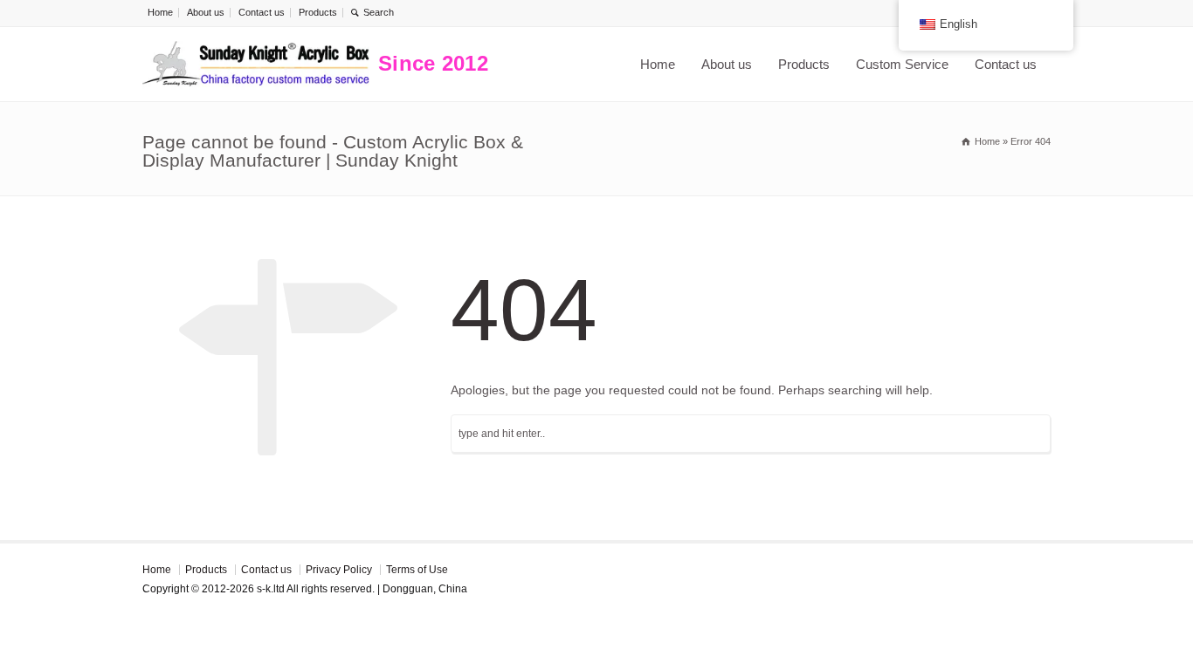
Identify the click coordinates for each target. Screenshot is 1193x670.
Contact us (261, 12)
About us (205, 12)
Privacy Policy (339, 570)
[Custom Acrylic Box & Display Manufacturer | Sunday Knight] (255, 64)
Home (160, 12)
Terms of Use (417, 570)
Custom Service (902, 64)
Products (318, 12)
